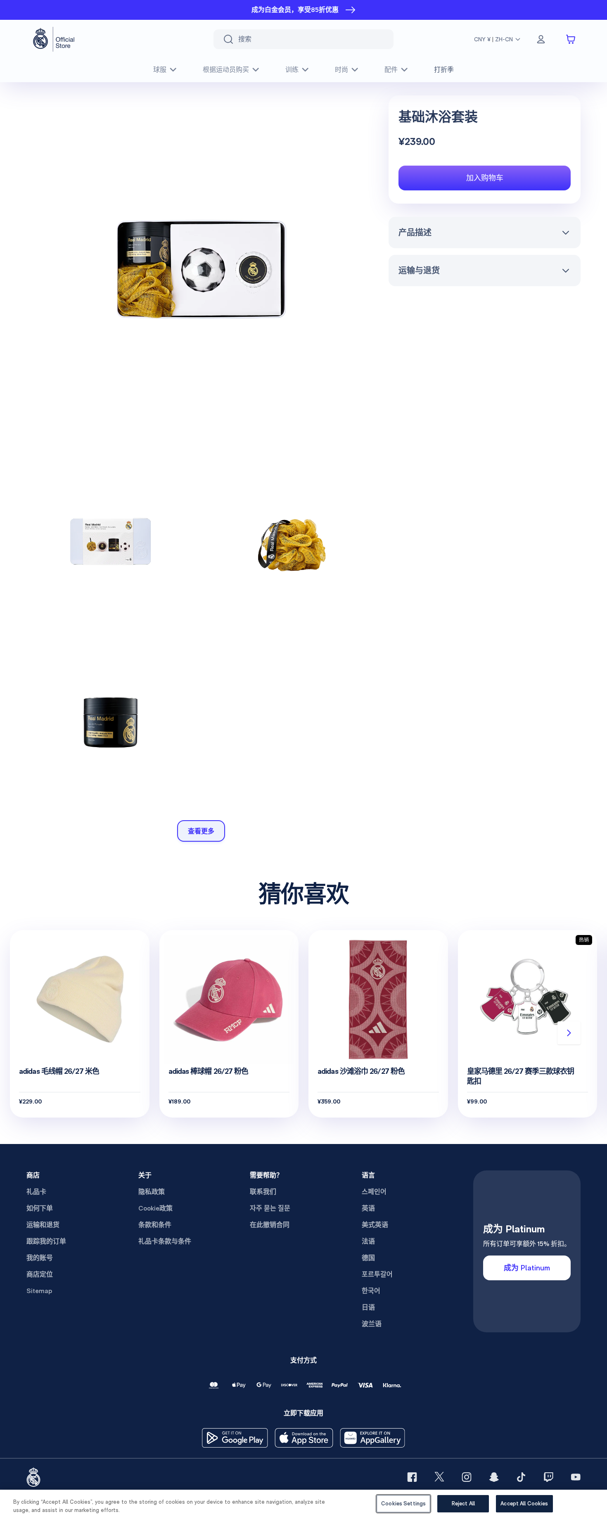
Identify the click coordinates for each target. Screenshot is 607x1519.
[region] (303, 1504)
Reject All (463, 1503)
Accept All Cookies (524, 1503)
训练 (292, 70)
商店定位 (39, 1274)
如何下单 (39, 1208)
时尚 (341, 70)
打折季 (444, 70)
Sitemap (39, 1291)
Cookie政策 (155, 1208)
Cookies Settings (403, 1503)
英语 (368, 1208)
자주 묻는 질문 (270, 1208)
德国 (368, 1258)
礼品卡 (36, 1192)
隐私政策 (151, 1192)
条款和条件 (154, 1225)
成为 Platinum (527, 1267)
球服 (159, 70)
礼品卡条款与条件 (164, 1241)
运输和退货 (42, 1225)
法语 (368, 1241)
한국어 (371, 1291)
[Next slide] (569, 1032)
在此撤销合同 (269, 1225)
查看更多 (201, 830)
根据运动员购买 (226, 70)
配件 (391, 70)
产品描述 (415, 232)
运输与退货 (419, 270)
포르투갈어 (377, 1274)
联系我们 (263, 1192)
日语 (368, 1307)
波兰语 (372, 1324)
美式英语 (375, 1225)
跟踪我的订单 (46, 1241)
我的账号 (39, 1258)
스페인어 (374, 1192)
